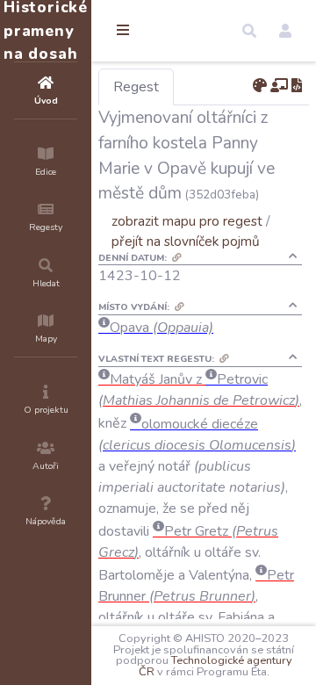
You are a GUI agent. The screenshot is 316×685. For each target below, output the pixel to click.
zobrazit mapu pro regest (186, 221)
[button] (249, 30)
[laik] (279, 86)
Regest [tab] (136, 87)
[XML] (296, 86)
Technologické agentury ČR (215, 666)
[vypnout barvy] (260, 86)
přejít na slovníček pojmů (185, 241)
